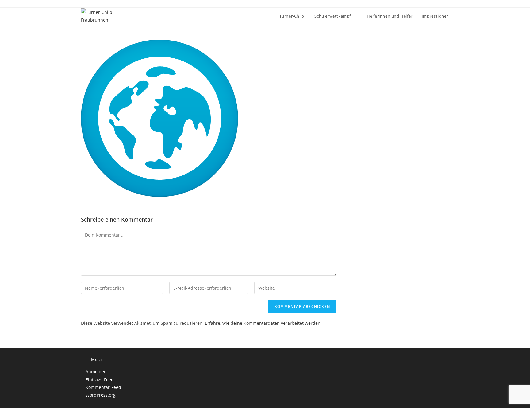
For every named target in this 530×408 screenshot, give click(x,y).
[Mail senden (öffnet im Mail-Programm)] (446, 4)
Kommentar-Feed (103, 387)
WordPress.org (101, 395)
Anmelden (96, 372)
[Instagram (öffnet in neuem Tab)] (440, 4)
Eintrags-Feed (100, 379)
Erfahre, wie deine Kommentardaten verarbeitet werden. (263, 323)
